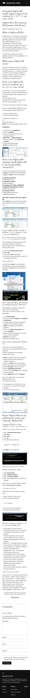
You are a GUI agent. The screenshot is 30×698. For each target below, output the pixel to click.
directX (19, 485)
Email (4, 644)
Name (4, 637)
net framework (10, 485)
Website (4, 651)
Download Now (15, 597)
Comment (5, 621)
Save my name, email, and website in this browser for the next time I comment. (15, 658)
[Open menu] (27, 3)
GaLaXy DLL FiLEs (13, 3)
